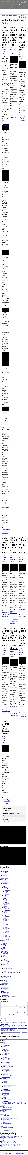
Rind (5, 971)
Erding (6, 891)
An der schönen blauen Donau (8, 1138)
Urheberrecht (5, 1130)
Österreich (6, 911)
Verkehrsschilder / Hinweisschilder (9, 996)
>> (25, 17)
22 (5, 1012)
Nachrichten (15, 4)
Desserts (6, 965)
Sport (2, 991)
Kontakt (4, 1128)
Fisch (5, 967)
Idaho (6, 927)
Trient (6, 902)
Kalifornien (7, 928)
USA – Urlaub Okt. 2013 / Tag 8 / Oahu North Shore (22, 637)
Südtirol (6, 900)
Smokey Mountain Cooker (10, 1085)
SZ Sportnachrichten (7, 1123)
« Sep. (1, 1018)
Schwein (5, 973)
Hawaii (22, 118)
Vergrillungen (5, 1091)
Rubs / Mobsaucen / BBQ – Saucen (12, 972)
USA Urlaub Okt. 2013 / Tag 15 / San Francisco (13, 36)
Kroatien (5, 906)
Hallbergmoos (8, 892)
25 (17, 1012)
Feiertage (4, 883)
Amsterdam (7, 910)
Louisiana (7, 929)
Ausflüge (4, 880)
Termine (3, 1111)
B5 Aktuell (4, 1120)
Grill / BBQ (3, 959)
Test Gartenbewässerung (12, 1030)
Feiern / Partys (5, 882)
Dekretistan (5, 870)
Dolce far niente (6, 1026)
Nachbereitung (5, 1074)
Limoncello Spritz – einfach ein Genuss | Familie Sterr (14, 1025)
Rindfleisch (6, 1094)
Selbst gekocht (5, 876)
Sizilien (6, 899)
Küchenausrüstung (6, 1059)
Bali (4, 886)
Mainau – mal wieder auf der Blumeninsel (11, 1146)
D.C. (6, 923)
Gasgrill (5, 1082)
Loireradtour (5, 988)
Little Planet (5, 983)
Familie (8, 1)
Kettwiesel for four (6, 1065)
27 (24, 1012)
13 (24, 1007)
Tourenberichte (6, 1067)
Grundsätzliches (6, 1062)
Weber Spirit (5, 977)
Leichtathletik (5, 992)
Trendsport (5, 995)
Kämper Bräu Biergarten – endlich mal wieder (12, 1136)
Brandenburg (8, 890)
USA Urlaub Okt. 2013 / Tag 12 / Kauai (13, 545)
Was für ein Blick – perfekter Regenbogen (11, 1142)
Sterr (3, 948)
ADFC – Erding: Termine (8, 1075)
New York (7, 935)
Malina (4, 944)
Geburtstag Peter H (6, 1038)
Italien (5, 898)
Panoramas (4, 980)
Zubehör (6, 1089)
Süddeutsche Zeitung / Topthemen (10, 1118)
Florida (6, 924)
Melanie (4, 945)
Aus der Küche (14, 1)
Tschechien (6, 916)
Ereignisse (3, 879)
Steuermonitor (5, 1115)
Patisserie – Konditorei (7, 1058)
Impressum (16, 7)
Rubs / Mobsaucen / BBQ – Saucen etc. (13, 1102)
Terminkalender (6, 1113)
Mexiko (5, 907)
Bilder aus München (7, 1107)
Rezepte (4, 964)
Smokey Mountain (6, 976)
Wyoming (7, 939)
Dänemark (6, 887)
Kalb (5, 969)
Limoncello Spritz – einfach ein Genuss (10, 1145)
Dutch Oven (5, 960)
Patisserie (4, 875)
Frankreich (6, 896)
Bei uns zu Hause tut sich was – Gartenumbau (14, 1028)
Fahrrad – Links (6, 1077)
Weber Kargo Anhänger (8, 1066)
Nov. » (5, 1018)
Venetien (7, 903)
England (5, 895)
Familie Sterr (5, 15)
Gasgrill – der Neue (8, 1083)
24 (13, 1012)
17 (13, 1010)
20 (24, 1010)
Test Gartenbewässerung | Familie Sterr (10, 1032)
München (7, 894)
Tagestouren (5, 989)
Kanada (5, 904)
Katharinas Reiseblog (7, 7)
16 (9, 1010)
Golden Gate (15, 117)
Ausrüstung (5, 1079)
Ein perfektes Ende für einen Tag (9, 1134)
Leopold (4, 956)
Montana (7, 931)
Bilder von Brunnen (6, 1109)
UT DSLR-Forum (6, 953)
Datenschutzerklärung (7, 1127)
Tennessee (7, 936)
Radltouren (22, 2)
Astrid (9, 529)
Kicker (3, 1122)
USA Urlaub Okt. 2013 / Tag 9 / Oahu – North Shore (13, 638)
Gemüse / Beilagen (8, 968)
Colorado (7, 922)
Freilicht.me (5, 952)
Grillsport (4, 4)
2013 (17, 15)
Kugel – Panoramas (7, 981)
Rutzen (4, 947)
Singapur (6, 914)
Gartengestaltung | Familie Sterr (9, 1028)
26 (21, 1012)
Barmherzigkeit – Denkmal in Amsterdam (11, 1144)
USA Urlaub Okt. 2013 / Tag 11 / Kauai (22, 545)
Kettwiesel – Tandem (7, 1063)
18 (17, 1010)
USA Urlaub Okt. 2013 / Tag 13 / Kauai (5, 545)
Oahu (9, 801)
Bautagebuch (4, 878)
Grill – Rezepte (5, 1093)
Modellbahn (5, 871)
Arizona (6, 920)
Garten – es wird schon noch (8, 1141)
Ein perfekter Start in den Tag (8, 1137)
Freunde (3, 955)
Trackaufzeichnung (6, 1073)
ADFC (3, 985)
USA (25, 120)
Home (3, 1)
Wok (5, 979)
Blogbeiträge (6, 1045)
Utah (6, 937)
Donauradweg (5, 987)
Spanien (5, 915)
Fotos (9, 4)
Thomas (4, 949)
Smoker (4, 975)
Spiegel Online (5, 1119)
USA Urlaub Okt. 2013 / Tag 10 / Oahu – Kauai (5, 637)
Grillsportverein (6, 1090)
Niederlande (6, 908)
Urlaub (4, 884)
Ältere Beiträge (5, 803)
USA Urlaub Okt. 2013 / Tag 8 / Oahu (5, 727)
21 (1, 1012)
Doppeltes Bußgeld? (6, 1140)
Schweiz (5, 912)
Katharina (4, 943)
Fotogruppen (4, 951)
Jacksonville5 (5, 961)
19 (21, 1010)
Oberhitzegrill (5, 963)
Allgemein (4, 529)
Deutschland (6, 888)
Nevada (6, 933)
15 (5, 1010)
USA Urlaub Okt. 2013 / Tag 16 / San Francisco (5, 36)
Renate (4, 957)
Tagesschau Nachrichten (8, 1117)
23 (9, 1012)
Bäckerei (4, 874)
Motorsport (5, 993)
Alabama (7, 919)
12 (21, 1007)
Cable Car (6, 531)
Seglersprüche (22, 4)
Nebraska (7, 932)
